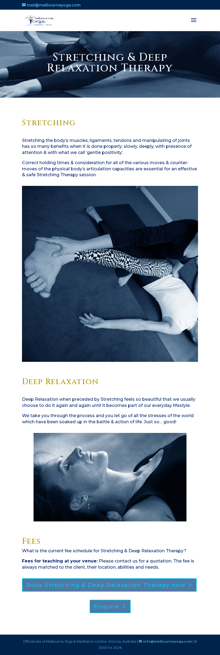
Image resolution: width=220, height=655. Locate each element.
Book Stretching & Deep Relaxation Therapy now (105, 585)
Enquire (106, 606)
